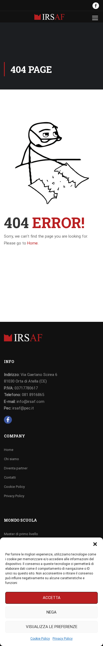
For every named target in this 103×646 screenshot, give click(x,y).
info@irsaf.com (30, 401)
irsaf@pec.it (23, 408)
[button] (95, 544)
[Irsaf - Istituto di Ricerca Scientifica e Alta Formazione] (49, 18)
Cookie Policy (40, 638)
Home (8, 450)
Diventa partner (15, 468)
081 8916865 (33, 394)
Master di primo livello (21, 534)
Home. (33, 243)
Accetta (51, 597)
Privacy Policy (63, 638)
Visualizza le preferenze (51, 626)
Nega (51, 612)
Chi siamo (11, 459)
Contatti (10, 477)
